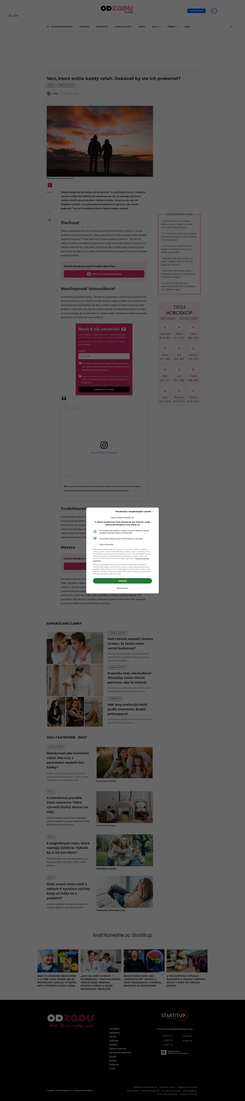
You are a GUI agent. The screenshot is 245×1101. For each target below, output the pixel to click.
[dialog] (122, 550)
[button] (122, 545)
